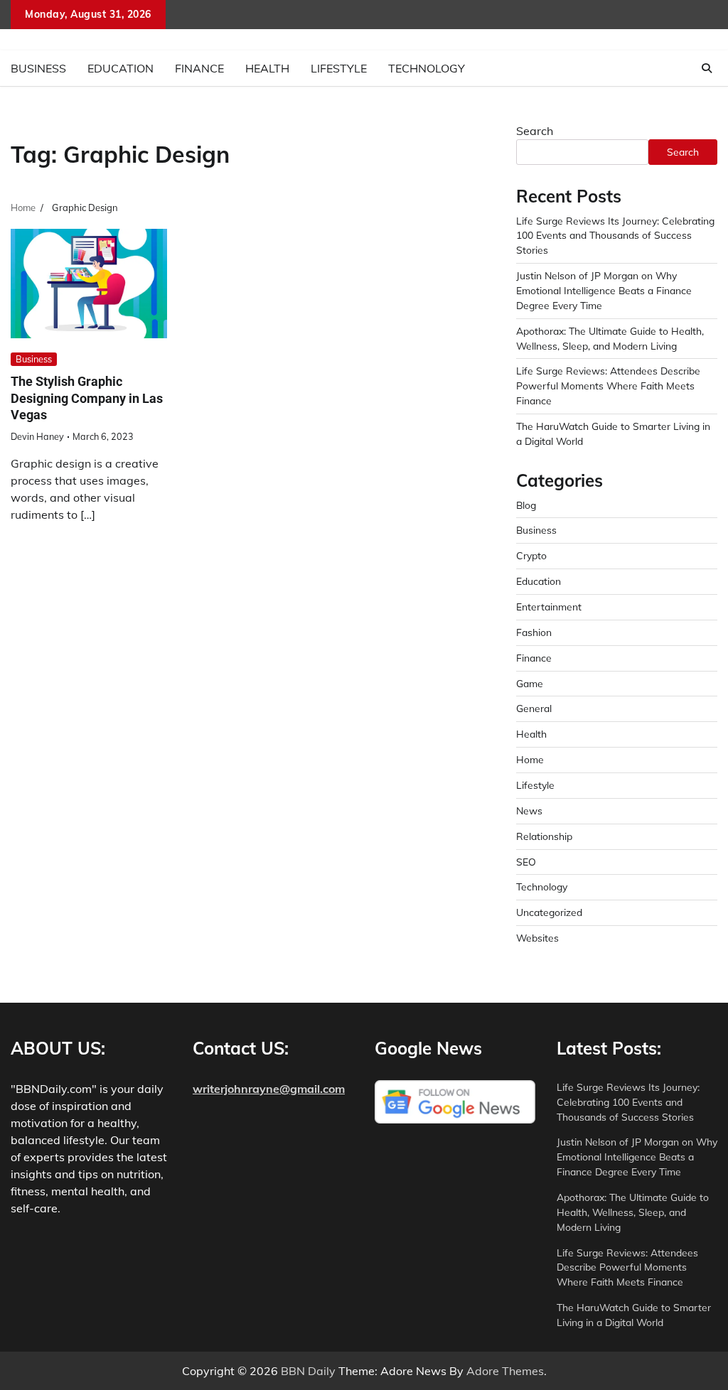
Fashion (534, 632)
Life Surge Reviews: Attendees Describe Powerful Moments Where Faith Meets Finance (608, 385)
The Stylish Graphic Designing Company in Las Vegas (87, 398)
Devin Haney (37, 436)
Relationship (544, 836)
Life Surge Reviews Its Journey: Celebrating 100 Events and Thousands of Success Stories (615, 236)
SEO (526, 862)
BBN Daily (308, 1371)
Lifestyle (339, 68)
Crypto (531, 555)
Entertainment (549, 606)
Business (38, 68)
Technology (426, 68)
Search (534, 131)
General (534, 708)
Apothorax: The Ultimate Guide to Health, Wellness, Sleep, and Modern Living (633, 1212)
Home (530, 759)
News (529, 810)
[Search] (706, 68)
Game (529, 683)
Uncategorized (549, 912)
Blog (526, 505)
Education (120, 68)
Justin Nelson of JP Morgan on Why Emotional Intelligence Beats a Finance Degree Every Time (604, 290)
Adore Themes (505, 1371)
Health (267, 68)
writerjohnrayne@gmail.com (269, 1089)
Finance (199, 68)
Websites (537, 938)
